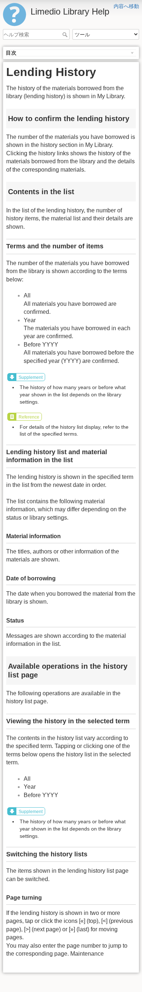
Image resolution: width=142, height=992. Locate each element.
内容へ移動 (126, 6)
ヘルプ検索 (65, 34)
